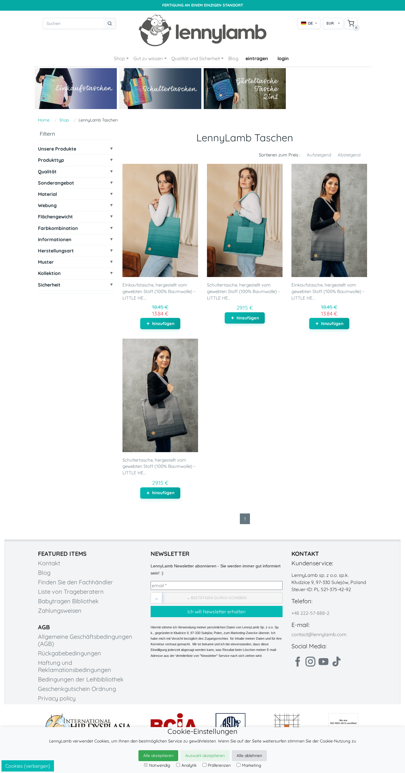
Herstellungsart (56, 250)
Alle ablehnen (249, 755)
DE (310, 23)
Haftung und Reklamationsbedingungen (74, 666)
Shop (119, 58)
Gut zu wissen (148, 58)
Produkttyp (51, 160)
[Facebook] (297, 661)
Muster (46, 262)
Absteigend (349, 155)
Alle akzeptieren (158, 755)
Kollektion (49, 273)
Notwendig (159, 765)
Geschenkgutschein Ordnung (77, 688)
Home (44, 120)
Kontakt (49, 563)
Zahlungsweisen (60, 610)
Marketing (251, 765)
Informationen (54, 239)
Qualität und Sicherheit (195, 58)
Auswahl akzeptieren (205, 755)
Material (47, 194)
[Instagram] (310, 661)
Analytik (189, 765)
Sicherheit (49, 284)
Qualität (47, 171)
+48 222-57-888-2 (310, 613)
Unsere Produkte (57, 149)
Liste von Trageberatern (71, 591)
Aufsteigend (319, 155)
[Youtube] (323, 661)
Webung (47, 205)
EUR (330, 23)
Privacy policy (57, 698)
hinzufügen (163, 323)
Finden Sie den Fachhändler (75, 582)
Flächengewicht (55, 217)
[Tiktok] (336, 661)
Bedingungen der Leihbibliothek (81, 679)
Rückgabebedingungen (69, 653)
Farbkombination (58, 228)
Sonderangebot (56, 182)
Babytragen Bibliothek (68, 601)
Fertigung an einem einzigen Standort (202, 5)
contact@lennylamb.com (319, 634)
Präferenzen (219, 765)
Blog (233, 58)
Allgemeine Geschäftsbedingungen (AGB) (85, 640)
